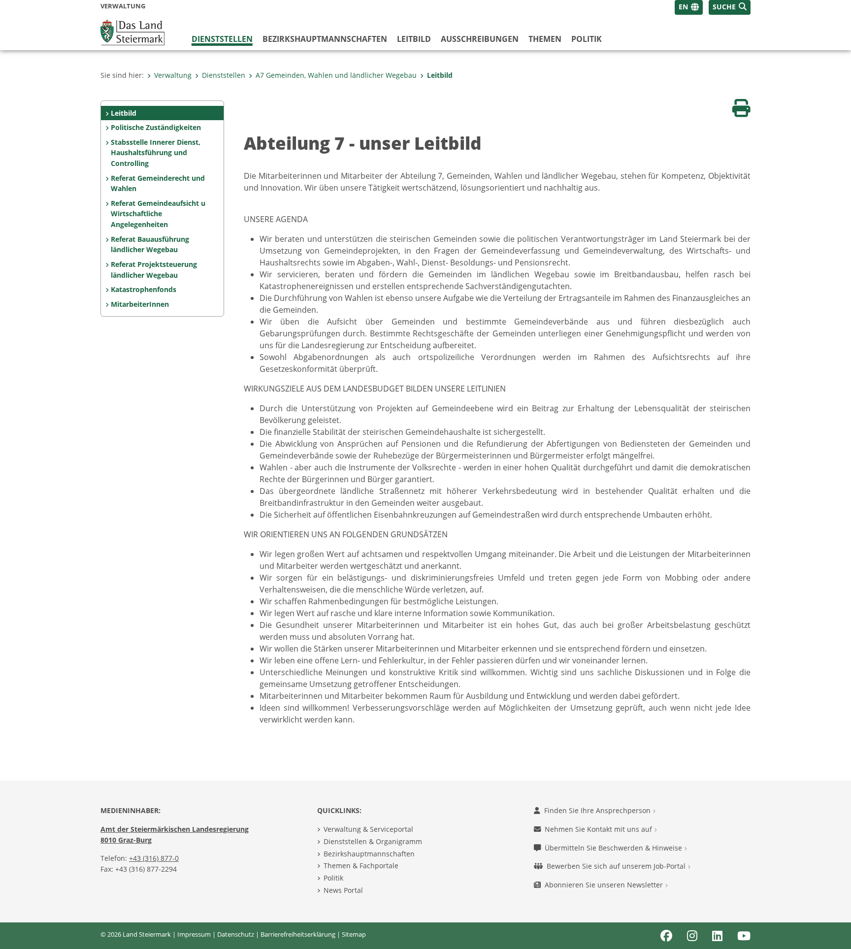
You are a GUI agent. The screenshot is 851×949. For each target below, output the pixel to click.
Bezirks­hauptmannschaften (324, 38)
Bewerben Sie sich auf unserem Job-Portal (617, 866)
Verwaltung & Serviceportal (368, 829)
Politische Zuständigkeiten (156, 127)
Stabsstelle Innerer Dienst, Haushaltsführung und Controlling (155, 152)
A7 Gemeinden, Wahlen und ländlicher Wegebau (336, 75)
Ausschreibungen (480, 38)
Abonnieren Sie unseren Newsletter (605, 884)
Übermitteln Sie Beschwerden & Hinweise (614, 847)
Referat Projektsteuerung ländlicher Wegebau (154, 270)
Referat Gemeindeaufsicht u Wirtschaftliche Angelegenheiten (158, 213)
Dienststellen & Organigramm (373, 841)
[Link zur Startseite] (132, 31)
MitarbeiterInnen (140, 304)
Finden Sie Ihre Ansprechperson (598, 810)
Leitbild (414, 38)
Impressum (194, 934)
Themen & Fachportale (361, 865)
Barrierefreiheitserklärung (298, 934)
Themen (544, 38)
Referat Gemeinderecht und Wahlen (158, 183)
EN (683, 6)
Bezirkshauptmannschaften (369, 853)
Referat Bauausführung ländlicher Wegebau (150, 244)
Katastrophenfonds (143, 289)
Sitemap (354, 934)
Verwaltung (173, 75)
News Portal (343, 890)
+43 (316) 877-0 (154, 858)
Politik (586, 38)
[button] (730, 7)
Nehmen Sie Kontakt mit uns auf (599, 829)
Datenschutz (235, 934)
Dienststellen (222, 38)
